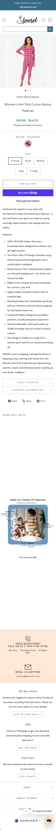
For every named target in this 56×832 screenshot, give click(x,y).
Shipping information (28, 390)
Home (20, 97)
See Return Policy (28, 714)
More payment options (28, 200)
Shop (27, 787)
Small (28, 160)
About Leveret (27, 798)
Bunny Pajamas (31, 97)
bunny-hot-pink (28, 144)
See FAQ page (28, 748)
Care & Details (28, 382)
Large (21, 171)
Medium (41, 160)
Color (28, 137)
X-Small (15, 160)
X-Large (34, 171)
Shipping (17, 125)
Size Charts (28, 776)
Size (28, 154)
